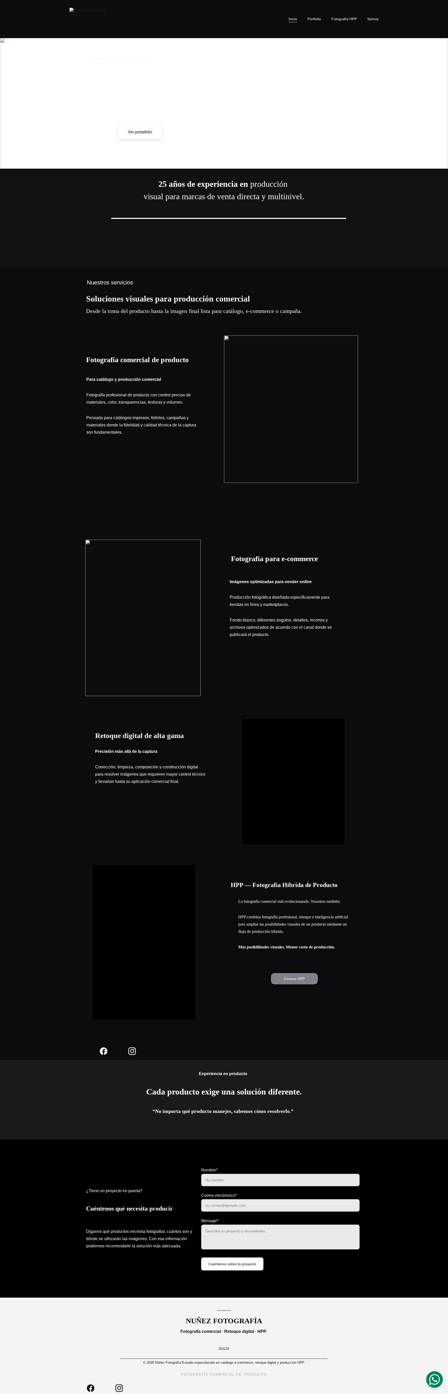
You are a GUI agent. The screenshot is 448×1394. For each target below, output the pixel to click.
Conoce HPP (294, 979)
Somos (373, 19)
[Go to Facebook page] (106, 1051)
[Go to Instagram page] (132, 1051)
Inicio (293, 19)
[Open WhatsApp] (434, 1379)
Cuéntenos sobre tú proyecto (232, 1264)
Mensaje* (210, 1221)
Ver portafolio (140, 132)
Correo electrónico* (219, 1195)
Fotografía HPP (344, 19)
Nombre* (209, 1170)
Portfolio (314, 19)
